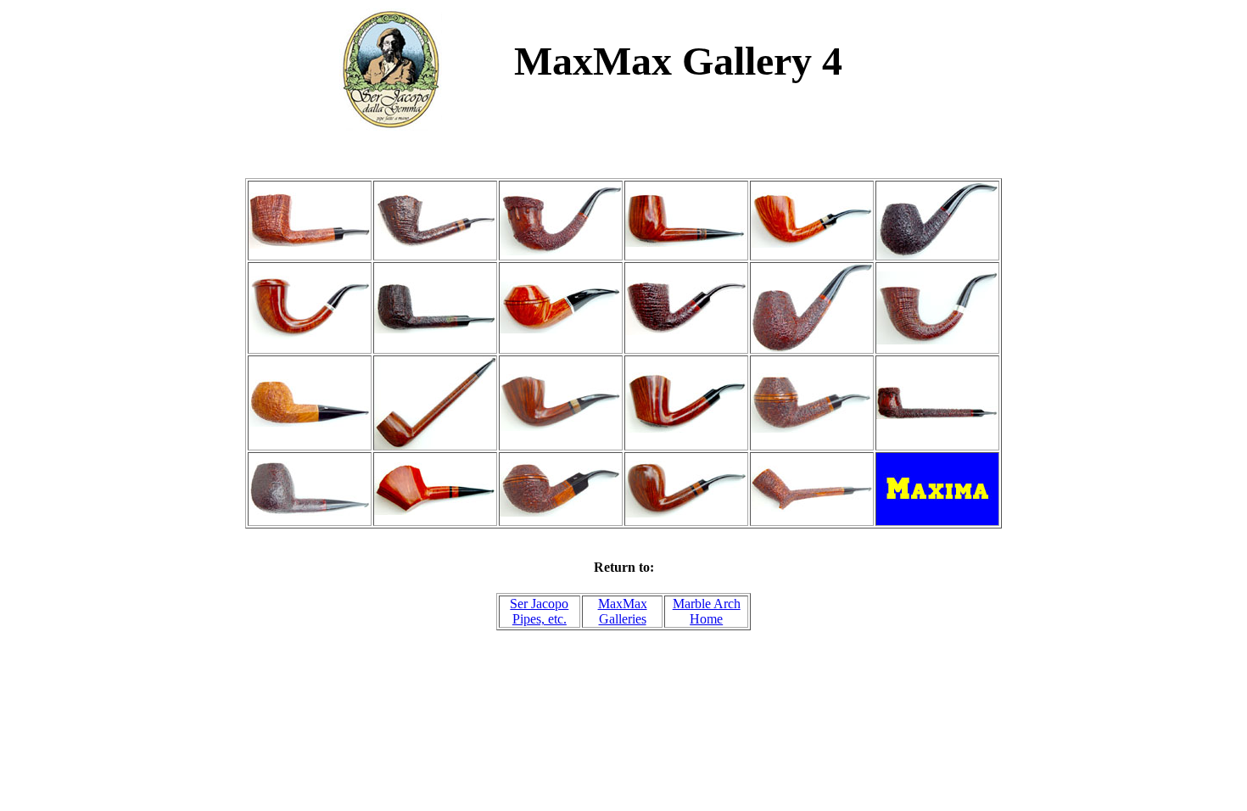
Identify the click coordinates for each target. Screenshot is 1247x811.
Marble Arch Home (707, 611)
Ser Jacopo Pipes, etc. (539, 611)
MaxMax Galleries (622, 611)
